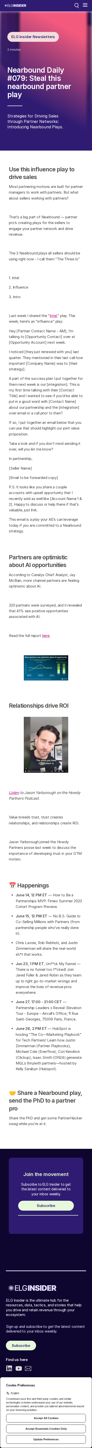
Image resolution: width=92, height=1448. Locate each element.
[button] (85, 5)
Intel (53, 315)
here (46, 635)
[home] (15, 5)
